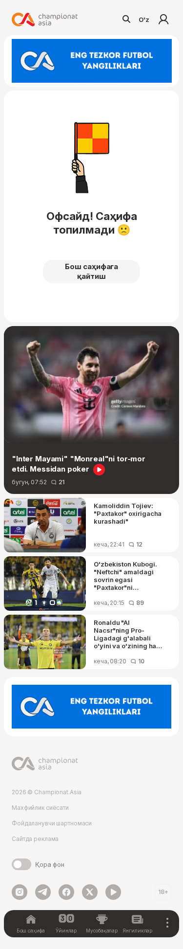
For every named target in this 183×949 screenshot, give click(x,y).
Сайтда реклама (35, 838)
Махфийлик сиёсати (40, 807)
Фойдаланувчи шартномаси (52, 823)
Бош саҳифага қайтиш (91, 271)
